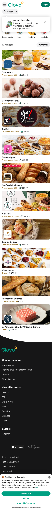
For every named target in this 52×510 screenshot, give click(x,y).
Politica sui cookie (9, 466)
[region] (26, 32)
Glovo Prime (7, 402)
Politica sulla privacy (10, 462)
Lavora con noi (8, 365)
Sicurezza (6, 416)
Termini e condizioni (10, 457)
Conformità (7, 471)
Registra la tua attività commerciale (17, 370)
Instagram (6, 434)
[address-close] (45, 21)
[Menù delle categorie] (4, 4)
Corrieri (5, 374)
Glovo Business (8, 379)
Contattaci (6, 411)
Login (4, 420)
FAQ (3, 397)
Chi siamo (6, 392)
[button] (7, 32)
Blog (4, 406)
